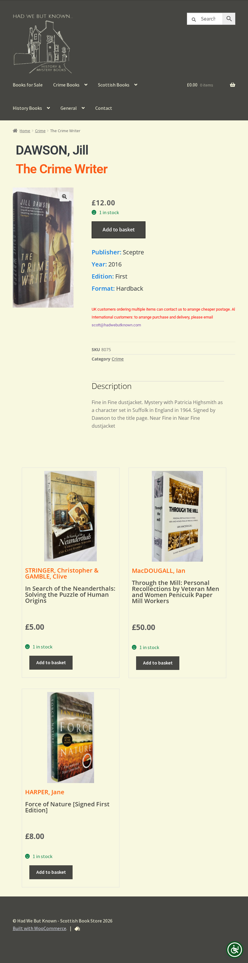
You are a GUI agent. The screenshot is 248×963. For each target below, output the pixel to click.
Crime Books (66, 85)
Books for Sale (28, 85)
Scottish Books (113, 85)
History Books (27, 108)
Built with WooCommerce (39, 928)
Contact (103, 108)
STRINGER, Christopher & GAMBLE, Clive (62, 573)
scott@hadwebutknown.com (116, 325)
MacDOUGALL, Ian (158, 570)
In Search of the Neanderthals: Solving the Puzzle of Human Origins (70, 594)
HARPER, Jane (44, 792)
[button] (64, 196)
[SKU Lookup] (77, 929)
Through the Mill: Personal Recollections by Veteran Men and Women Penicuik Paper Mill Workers (175, 592)
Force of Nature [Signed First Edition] (67, 807)
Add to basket (119, 229)
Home (25, 130)
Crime (40, 130)
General (68, 108)
